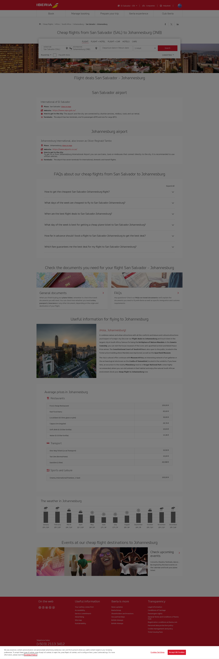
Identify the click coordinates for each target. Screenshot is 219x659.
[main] (109, 652)
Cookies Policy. (30, 655)
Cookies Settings (158, 652)
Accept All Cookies (177, 652)
